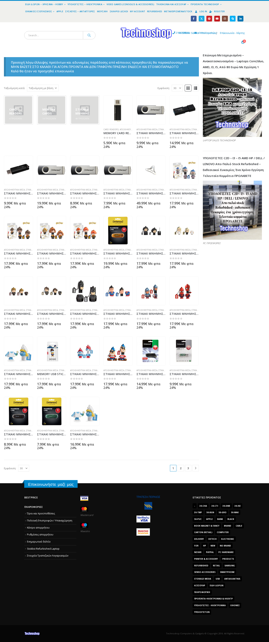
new (213, 545)
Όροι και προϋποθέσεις (41, 513)
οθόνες (235, 605)
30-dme (226, 505)
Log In (203, 11)
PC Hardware (226, 552)
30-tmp (198, 512)
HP (204, 545)
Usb (218, 578)
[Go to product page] (118, 110)
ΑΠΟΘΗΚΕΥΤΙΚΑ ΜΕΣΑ (130, 129)
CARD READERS (111, 129)
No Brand (225, 545)
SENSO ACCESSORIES (204, 572)
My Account (137, 11)
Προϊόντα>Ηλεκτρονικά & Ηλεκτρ (213, 598)
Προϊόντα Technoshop (205, 4)
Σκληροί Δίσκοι (119, 11)
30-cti (214, 505)
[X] (201, 18)
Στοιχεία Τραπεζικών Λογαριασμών (47, 555)
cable (239, 525)
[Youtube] (217, 18)
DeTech (212, 539)
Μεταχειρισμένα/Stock (178, 11)
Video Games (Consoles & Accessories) (130, 4)
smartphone (227, 572)
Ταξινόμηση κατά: (14, 88)
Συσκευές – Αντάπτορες (80, 11)
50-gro (222, 512)
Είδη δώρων (216, 585)
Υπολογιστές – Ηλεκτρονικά (85, 4)
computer (223, 532)
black (230, 519)
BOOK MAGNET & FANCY (206, 525)
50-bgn (210, 512)
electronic (227, 539)
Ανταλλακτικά (232, 578)
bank (220, 519)
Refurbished (154, 11)
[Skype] (233, 18)
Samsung (229, 565)
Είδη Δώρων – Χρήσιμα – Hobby (44, 4)
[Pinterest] (209, 18)
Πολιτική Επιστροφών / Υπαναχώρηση (49, 520)
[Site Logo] (110, 24)
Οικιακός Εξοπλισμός (38, 11)
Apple (60, 11)
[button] (188, 88)
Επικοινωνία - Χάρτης (232, 33)
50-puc (198, 519)
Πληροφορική (202, 592)
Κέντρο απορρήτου (38, 527)
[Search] (89, 35)
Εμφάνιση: (164, 88)
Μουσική (102, 11)
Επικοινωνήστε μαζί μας (51, 484)
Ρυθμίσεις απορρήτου (40, 534)
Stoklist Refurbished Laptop (43, 548)
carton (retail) (203, 532)
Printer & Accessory (206, 558)
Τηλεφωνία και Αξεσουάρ (171, 4)
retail (216, 565)
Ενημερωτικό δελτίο (39, 541)
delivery (199, 539)
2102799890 (175, 32)
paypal (210, 552)
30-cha (203, 505)
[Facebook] (194, 18)
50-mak (235, 512)
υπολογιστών (202, 612)
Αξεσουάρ (199, 585)
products (228, 558)
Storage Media (202, 578)
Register (219, 11)
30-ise (238, 505)
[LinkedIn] (240, 18)
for (196, 545)
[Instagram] (225, 18)
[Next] (195, 468)
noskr (197, 552)
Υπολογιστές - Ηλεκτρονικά (210, 605)
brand (227, 525)
